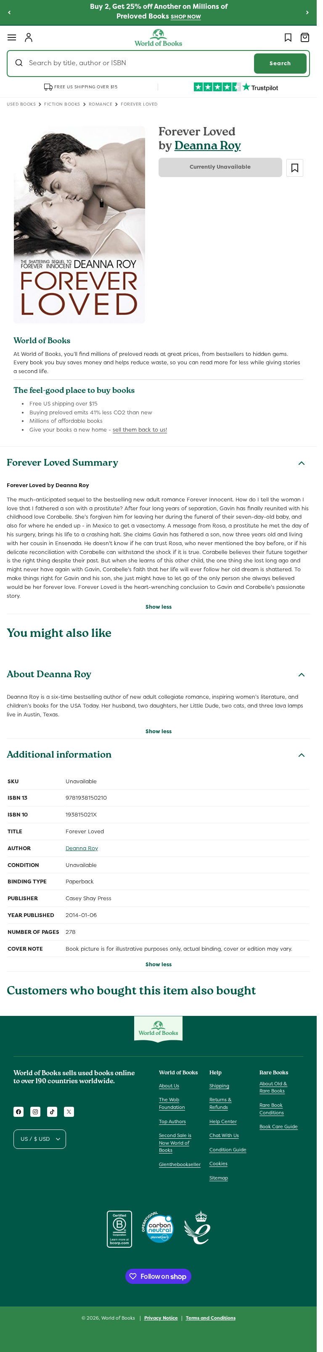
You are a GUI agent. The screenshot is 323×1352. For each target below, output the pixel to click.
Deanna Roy (208, 147)
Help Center (223, 1121)
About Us (169, 1085)
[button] (12, 37)
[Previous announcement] (9, 12)
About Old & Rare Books (273, 1087)
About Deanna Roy (49, 675)
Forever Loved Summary (62, 464)
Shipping (219, 1085)
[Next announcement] (307, 12)
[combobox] (158, 63)
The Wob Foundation (172, 1103)
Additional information (59, 756)
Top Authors (172, 1121)
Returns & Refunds (220, 1103)
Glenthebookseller (180, 1164)
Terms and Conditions (211, 1317)
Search (280, 63)
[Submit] (20, 63)
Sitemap (218, 1177)
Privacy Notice (161, 1317)
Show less (159, 607)
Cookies (218, 1163)
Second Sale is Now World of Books (175, 1143)
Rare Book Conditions (271, 1109)
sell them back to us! (140, 430)
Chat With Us (224, 1135)
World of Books (118, 1317)
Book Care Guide (278, 1126)
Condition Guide (227, 1149)
